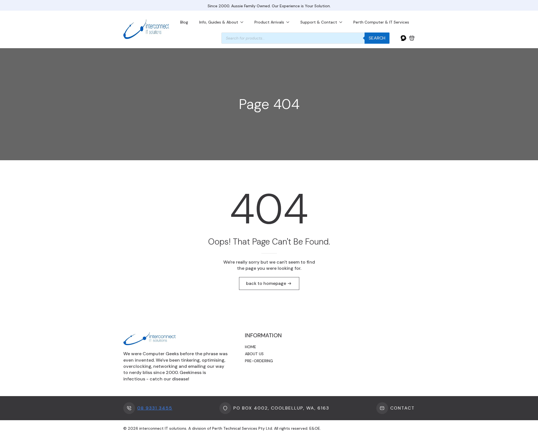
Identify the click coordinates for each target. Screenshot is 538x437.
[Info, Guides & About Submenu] (243, 22)
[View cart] (412, 38)
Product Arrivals (269, 22)
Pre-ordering (259, 360)
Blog (184, 22)
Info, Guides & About (218, 22)
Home (250, 346)
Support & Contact (318, 22)
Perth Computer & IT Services (381, 22)
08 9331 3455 (154, 408)
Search (377, 38)
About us (254, 353)
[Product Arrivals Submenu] (289, 22)
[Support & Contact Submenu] (342, 22)
